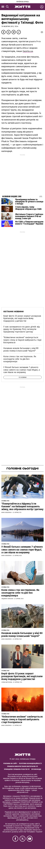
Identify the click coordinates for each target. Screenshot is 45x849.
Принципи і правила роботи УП (17, 769)
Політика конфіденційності (30, 763)
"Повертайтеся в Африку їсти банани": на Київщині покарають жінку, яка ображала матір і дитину (22, 506)
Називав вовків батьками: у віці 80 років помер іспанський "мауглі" (20, 349)
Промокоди (36, 769)
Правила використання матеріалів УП (22, 766)
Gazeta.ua (28, 51)
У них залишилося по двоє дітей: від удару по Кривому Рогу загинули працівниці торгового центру (21, 329)
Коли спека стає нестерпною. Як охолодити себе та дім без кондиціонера (19, 359)
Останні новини (13, 311)
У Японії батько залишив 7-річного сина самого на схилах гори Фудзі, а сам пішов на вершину (21, 370)
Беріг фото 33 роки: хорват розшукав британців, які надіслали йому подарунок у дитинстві (22, 318)
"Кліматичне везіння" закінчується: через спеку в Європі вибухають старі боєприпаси (22, 340)
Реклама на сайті (10, 763)
